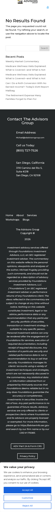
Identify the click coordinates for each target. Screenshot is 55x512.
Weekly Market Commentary (22, 61)
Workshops (12, 220)
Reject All (27, 505)
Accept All (27, 490)
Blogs (26, 220)
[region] (27, 487)
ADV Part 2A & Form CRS (27, 446)
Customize (27, 498)
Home (9, 215)
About (20, 215)
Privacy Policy (27, 456)
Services (32, 215)
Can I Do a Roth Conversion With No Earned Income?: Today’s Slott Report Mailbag (27, 87)
